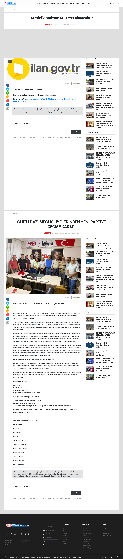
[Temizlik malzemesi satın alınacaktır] (43, 68)
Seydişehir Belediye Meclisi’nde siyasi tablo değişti (103, 73)
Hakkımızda (8, 541)
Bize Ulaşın (48, 545)
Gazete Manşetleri (88, 548)
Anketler (105, 531)
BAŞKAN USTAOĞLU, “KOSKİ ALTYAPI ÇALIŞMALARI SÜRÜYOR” (105, 81)
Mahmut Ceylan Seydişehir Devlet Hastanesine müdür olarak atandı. (104, 173)
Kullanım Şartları (25, 541)
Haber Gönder (25, 545)
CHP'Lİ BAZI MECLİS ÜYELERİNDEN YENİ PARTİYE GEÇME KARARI (104, 115)
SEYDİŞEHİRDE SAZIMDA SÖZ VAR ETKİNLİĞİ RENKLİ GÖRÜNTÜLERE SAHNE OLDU (105, 181)
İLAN (14, 9)
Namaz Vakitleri (87, 533)
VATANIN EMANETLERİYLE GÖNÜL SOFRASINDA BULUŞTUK (104, 189)
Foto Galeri (49, 526)
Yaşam (58, 3)
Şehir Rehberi (87, 546)
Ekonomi (65, 3)
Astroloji (105, 537)
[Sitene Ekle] (29, 534)
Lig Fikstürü (86, 537)
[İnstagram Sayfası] (12, 534)
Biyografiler (106, 533)
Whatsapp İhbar (25, 543)
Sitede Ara (106, 529)
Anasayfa (8, 9)
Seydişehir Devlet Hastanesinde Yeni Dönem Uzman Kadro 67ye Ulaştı (104, 65)
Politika (52, 3)
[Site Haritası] (26, 534)
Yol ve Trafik (86, 531)
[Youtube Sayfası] (15, 534)
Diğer (88, 3)
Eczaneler (86, 535)
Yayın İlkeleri (8, 543)
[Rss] (22, 534)
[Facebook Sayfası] (6, 534)
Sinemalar (86, 541)
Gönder (76, 132)
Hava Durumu (87, 529)
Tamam (112, 557)
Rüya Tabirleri (107, 535)
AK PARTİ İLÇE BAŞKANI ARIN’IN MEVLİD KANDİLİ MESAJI (103, 97)
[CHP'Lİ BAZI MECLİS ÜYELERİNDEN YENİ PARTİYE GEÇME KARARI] (43, 265)
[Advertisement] (61, 43)
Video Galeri (50, 530)
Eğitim (83, 3)
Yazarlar (48, 534)
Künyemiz (49, 541)
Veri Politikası (9, 545)
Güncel (39, 3)
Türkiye (45, 3)
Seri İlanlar (86, 543)
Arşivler (48, 537)
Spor (77, 3)
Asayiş (72, 3)
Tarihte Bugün (87, 539)
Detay (104, 557)
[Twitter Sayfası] (8, 534)
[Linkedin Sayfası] (19, 534)
